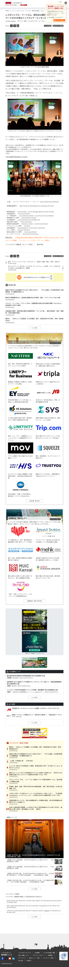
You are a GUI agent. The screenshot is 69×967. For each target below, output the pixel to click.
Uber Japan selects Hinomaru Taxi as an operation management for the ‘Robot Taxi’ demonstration (33, 906)
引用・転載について (23, 955)
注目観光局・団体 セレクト (17, 518)
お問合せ (29, 960)
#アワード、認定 (22, 21)
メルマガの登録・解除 (49, 952)
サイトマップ (21, 958)
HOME (7, 10)
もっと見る (34, 328)
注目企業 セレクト (14, 342)
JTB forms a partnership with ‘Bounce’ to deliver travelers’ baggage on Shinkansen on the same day (34, 911)
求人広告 (20, 960)
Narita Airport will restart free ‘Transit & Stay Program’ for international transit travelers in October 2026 (34, 901)
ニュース (12, 10)
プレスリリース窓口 (48, 958)
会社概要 (37, 952)
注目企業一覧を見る (34, 501)
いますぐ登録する (60, 20)
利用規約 (50, 955)
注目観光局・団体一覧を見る (34, 601)
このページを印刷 (58, 26)
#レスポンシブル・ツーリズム (36, 21)
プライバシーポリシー (38, 955)
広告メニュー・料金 (34, 958)
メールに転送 (48, 26)
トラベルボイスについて (24, 952)
